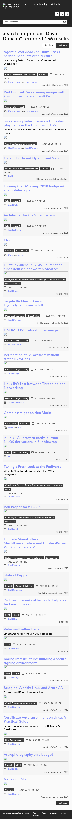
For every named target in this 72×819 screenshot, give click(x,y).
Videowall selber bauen (22, 630)
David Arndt (13, 529)
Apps (44, 813)
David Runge (13, 374)
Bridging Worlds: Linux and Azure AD (33, 688)
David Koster (13, 291)
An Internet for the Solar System (29, 216)
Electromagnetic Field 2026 (55, 208)
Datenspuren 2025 (59, 431)
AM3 (7, 645)
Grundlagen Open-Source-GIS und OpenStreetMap (29, 518)
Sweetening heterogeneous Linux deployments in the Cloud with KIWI (34, 123)
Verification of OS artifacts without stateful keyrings (31, 357)
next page (62, 45)
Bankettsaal (51, 558)
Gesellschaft (11, 424)
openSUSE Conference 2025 (55, 114)
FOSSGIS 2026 (61, 294)
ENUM (45, 169)
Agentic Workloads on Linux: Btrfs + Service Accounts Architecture (32, 54)
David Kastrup (14, 794)
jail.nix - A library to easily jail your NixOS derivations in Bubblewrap (31, 440)
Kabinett (24, 424)
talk (7, 201)
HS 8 (7, 489)
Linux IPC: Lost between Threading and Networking (35, 386)
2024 (7, 615)
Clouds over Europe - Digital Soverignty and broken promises (33, 485)
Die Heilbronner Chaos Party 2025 (52, 323)
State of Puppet (16, 576)
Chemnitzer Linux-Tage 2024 (54, 797)
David (10, 176)
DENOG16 (63, 622)
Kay (19, 428)
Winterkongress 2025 (58, 568)
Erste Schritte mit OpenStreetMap (31, 158)
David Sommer (14, 565)
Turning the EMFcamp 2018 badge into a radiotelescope (35, 189)
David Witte (13, 649)
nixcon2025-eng (20, 452)
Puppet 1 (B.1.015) (24, 586)
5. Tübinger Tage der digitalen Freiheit (50, 179)
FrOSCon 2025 (61, 500)
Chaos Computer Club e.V (17, 813)
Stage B (16, 201)
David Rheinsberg (15, 403)
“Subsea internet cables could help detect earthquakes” (35, 603)
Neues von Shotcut (19, 780)
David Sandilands (15, 590)
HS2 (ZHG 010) (12, 284)
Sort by (48, 45)
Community (10, 107)
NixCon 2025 (62, 459)
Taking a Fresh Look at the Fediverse (32, 467)
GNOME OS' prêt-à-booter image (31, 330)
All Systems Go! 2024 (58, 681)
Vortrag (9, 251)
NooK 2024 (63, 652)
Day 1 (16, 615)
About (35, 813)
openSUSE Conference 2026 (55, 85)
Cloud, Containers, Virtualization (20, 75)
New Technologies (13, 740)
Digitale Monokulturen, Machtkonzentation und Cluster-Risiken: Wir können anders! (36, 543)
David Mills (12, 205)
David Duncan (14, 82)
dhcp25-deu (33, 316)
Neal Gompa (32, 82)
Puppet (8, 586)
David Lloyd (12, 619)
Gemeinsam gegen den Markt (27, 413)
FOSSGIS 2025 (61, 532)
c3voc (36, 816)
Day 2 (16, 674)
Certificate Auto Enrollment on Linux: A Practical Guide (35, 720)
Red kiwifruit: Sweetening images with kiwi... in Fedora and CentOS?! (34, 95)
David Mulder (13, 707)
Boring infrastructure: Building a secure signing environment (35, 661)
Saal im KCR (21, 251)
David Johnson (14, 230)
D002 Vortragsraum (14, 316)
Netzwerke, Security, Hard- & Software (23, 558)
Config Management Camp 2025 (53, 593)
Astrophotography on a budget (28, 755)
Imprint (53, 813)
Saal (22, 107)
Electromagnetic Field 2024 (55, 772)
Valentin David (14, 345)
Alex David (12, 456)
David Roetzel (13, 497)
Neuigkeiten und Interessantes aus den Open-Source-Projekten (35, 280)
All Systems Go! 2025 (58, 348)
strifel (20, 255)
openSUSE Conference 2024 (55, 151)
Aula (7, 452)
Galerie (8, 341)
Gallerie (43, 75)
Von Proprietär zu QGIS (22, 507)
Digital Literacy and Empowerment (21, 169)
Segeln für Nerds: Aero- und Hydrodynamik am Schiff (26, 304)
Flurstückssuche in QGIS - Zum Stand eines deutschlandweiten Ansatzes (33, 267)
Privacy (63, 813)
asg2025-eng (22, 341)
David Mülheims (14, 320)
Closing (10, 240)
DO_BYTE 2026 (61, 258)
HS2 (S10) (10, 522)
